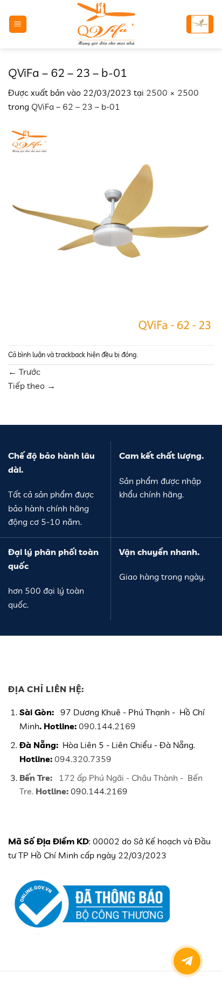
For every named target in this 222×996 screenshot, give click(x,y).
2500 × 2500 (172, 92)
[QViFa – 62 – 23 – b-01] (111, 228)
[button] (17, 24)
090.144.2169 (107, 726)
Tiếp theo (32, 385)
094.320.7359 (83, 758)
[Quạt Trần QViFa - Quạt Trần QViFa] (106, 24)
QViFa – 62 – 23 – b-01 (75, 106)
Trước (24, 371)
